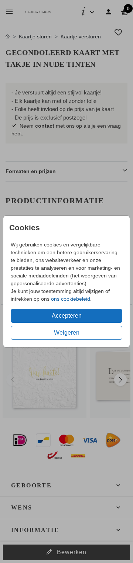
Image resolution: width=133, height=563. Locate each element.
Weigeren (66, 332)
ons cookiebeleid (70, 299)
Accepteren (67, 315)
